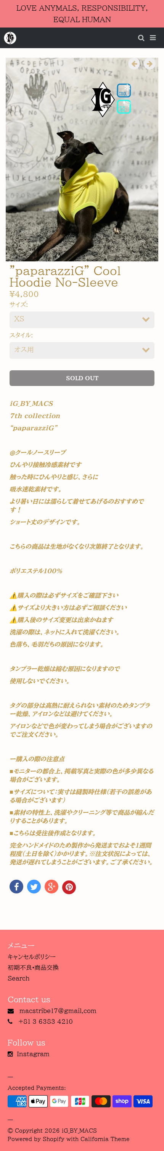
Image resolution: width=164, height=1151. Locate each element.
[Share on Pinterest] (69, 887)
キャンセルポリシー (32, 957)
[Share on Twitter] (34, 886)
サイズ (18, 305)
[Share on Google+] (51, 886)
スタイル (20, 335)
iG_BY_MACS (79, 1130)
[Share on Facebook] (16, 886)
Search (19, 978)
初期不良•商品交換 (33, 968)
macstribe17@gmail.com (57, 1011)
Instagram (33, 1054)
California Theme (105, 1139)
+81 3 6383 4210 (45, 1021)
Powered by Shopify (36, 1139)
